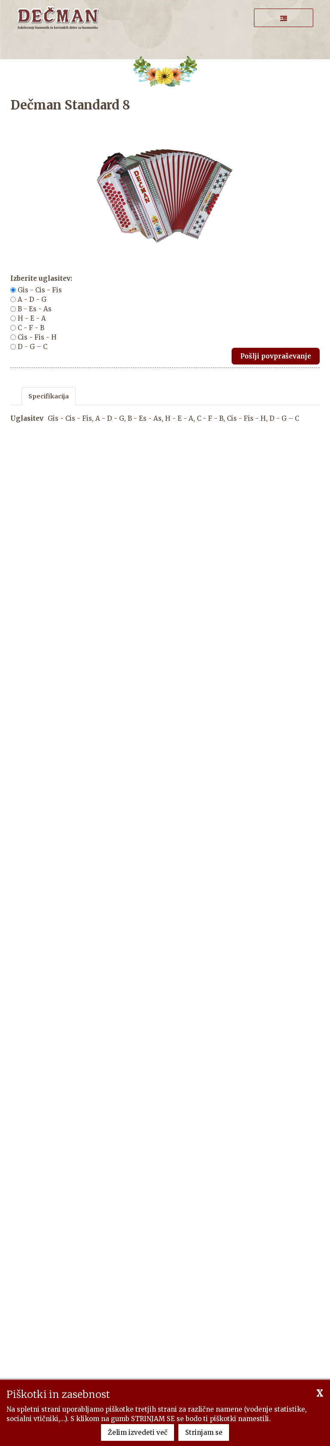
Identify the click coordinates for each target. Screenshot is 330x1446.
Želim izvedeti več (138, 1432)
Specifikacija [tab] (48, 396)
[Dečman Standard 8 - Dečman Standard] (58, 16)
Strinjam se (204, 1432)
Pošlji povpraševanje (275, 356)
